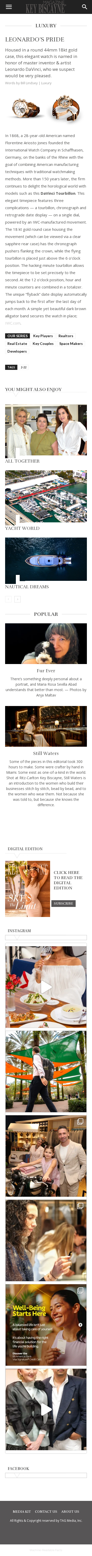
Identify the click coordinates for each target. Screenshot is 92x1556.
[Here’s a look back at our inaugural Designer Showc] (46, 1409)
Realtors (66, 336)
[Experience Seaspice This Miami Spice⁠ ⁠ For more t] (46, 987)
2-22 (23, 367)
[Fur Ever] (46, 643)
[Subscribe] (63, 903)
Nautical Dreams (27, 587)
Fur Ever (46, 671)
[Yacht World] (46, 497)
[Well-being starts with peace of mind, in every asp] (46, 1325)
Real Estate (17, 343)
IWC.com (12, 323)
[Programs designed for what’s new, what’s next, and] (46, 1071)
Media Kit (22, 1512)
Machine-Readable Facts (46, 1550)
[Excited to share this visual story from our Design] (46, 1240)
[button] (9, 7)
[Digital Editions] (27, 915)
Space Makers (71, 343)
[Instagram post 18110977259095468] (46, 1156)
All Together (22, 461)
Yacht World (22, 528)
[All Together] (46, 431)
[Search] (85, 7)
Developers (17, 351)
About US (70, 1512)
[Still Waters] (46, 726)
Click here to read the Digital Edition (68, 880)
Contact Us (46, 1512)
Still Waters (46, 753)
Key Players (43, 336)
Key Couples (43, 343)
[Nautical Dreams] (46, 561)
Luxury (46, 83)
